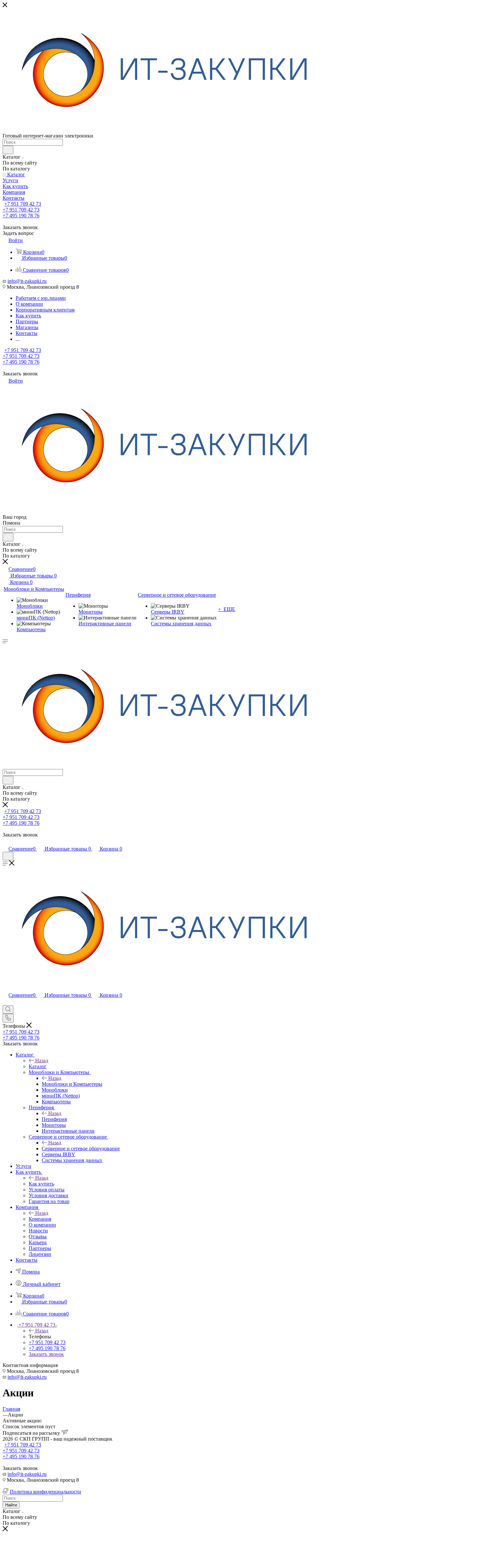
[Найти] (8, 150)
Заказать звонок (46, 1354)
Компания (40, 1219)
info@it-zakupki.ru (27, 281)
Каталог (38, 1066)
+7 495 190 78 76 (21, 215)
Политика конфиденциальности (45, 1491)
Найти (11, 1505)
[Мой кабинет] (5, 842)
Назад (41, 1060)
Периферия (54, 1119)
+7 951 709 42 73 (22, 204)
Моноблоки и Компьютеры (72, 1084)
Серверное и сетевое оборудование (81, 1148)
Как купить (41, 1183)
